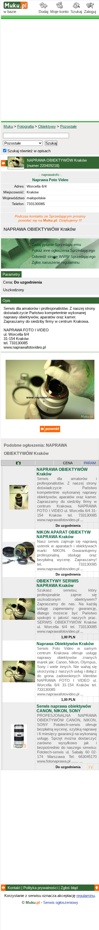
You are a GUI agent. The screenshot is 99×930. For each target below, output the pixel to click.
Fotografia (25, 126)
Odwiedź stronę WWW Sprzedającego (63, 256)
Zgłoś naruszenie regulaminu (55, 262)
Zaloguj (90, 11)
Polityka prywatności (40, 888)
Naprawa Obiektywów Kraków (65, 644)
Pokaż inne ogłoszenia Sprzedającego (63, 250)
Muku (8, 126)
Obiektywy (47, 126)
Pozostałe (68, 126)
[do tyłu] (50, 431)
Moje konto (59, 11)
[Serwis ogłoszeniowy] (16, 8)
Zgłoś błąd (69, 888)
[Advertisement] (49, 70)
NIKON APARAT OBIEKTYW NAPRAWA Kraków (64, 534)
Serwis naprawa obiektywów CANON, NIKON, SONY (64, 708)
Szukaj (76, 11)
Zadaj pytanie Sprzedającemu (56, 244)
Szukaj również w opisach (28, 151)
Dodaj (43, 11)
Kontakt (14, 888)
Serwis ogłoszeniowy (60, 902)
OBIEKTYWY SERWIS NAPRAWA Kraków (58, 583)
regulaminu (85, 895)
